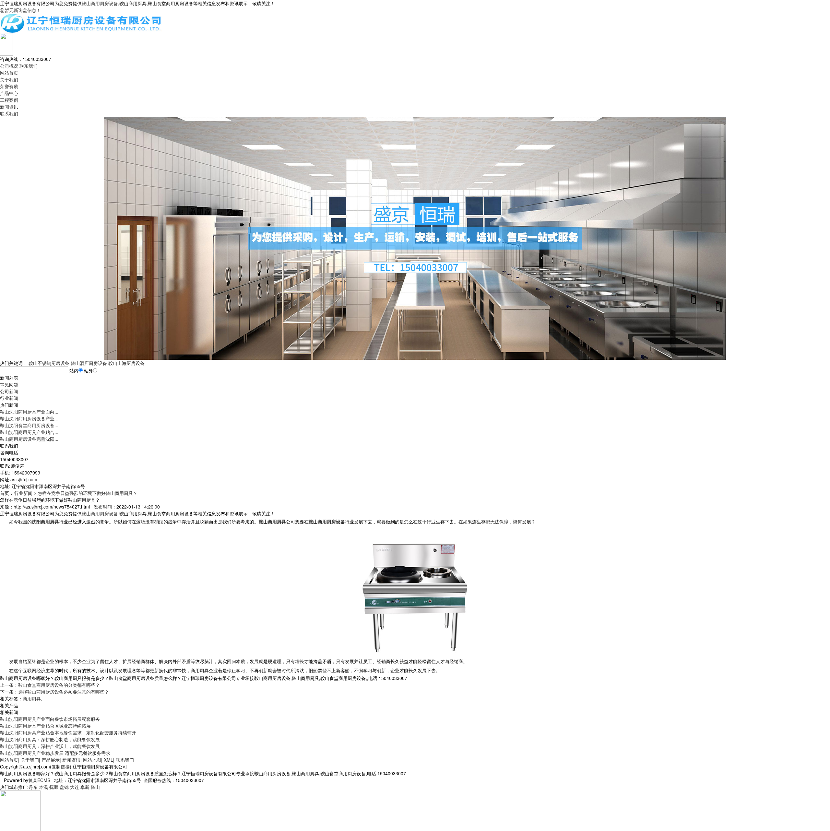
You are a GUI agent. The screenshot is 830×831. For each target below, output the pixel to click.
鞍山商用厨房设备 (100, 3)
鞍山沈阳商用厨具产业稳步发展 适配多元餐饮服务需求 (55, 753)
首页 (4, 493)
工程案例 (9, 100)
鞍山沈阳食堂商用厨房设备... (29, 425)
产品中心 (9, 93)
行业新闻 (9, 398)
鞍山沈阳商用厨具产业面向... (29, 411)
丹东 (33, 787)
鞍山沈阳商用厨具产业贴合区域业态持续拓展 (45, 725)
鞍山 (95, 787)
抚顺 (53, 787)
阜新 (84, 787)
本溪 (43, 787)
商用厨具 (32, 698)
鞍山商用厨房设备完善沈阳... (29, 439)
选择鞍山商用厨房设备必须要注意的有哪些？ (63, 691)
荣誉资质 (9, 86)
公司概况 (9, 66)
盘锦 (64, 787)
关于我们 (9, 79)
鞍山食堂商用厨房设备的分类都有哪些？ (59, 685)
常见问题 (9, 384)
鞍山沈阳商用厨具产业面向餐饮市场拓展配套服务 (50, 719)
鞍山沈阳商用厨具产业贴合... (29, 432)
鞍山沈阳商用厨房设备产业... (29, 418)
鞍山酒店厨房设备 (89, 363)
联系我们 (28, 66)
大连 (74, 787)
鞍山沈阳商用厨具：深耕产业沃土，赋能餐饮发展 (50, 746)
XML (108, 759)
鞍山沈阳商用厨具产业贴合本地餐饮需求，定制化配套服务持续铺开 (68, 732)
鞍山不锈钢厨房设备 (49, 363)
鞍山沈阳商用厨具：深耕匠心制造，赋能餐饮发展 (50, 739)
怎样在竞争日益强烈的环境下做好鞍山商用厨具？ (87, 493)
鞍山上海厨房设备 (126, 363)
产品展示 (51, 759)
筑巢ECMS (39, 780)
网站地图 (92, 759)
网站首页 (9, 72)
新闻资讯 (9, 106)
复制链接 (61, 766)
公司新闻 (9, 391)
